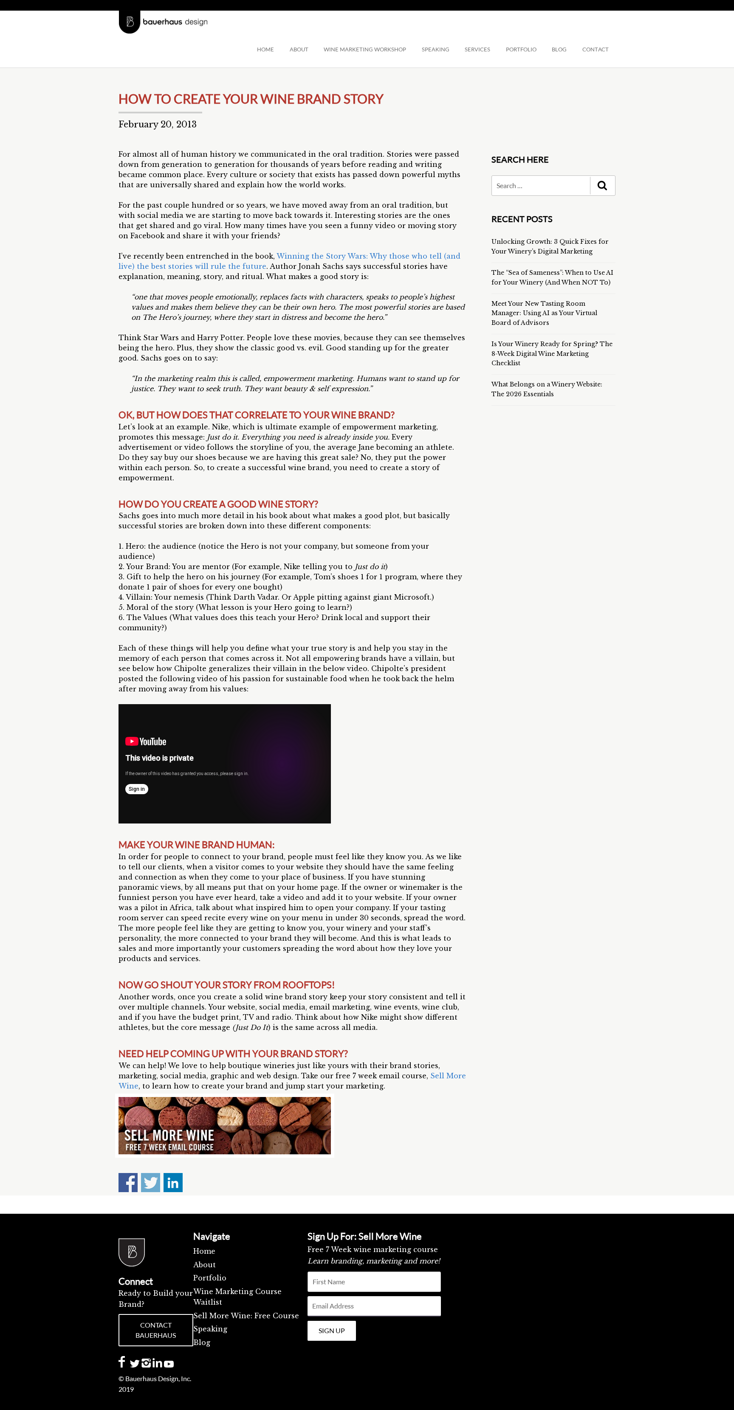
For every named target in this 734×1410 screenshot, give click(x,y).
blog (559, 49)
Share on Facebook (128, 1182)
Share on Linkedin (173, 1182)
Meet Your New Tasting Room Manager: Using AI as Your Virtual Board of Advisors (544, 313)
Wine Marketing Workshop (365, 49)
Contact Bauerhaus (156, 1330)
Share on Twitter (150, 1182)
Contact (595, 49)
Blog (201, 1342)
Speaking (210, 1329)
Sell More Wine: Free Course (246, 1315)
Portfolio (521, 49)
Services (477, 49)
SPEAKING (435, 49)
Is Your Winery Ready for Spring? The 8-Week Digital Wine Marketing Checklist (552, 353)
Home (265, 49)
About (299, 49)
